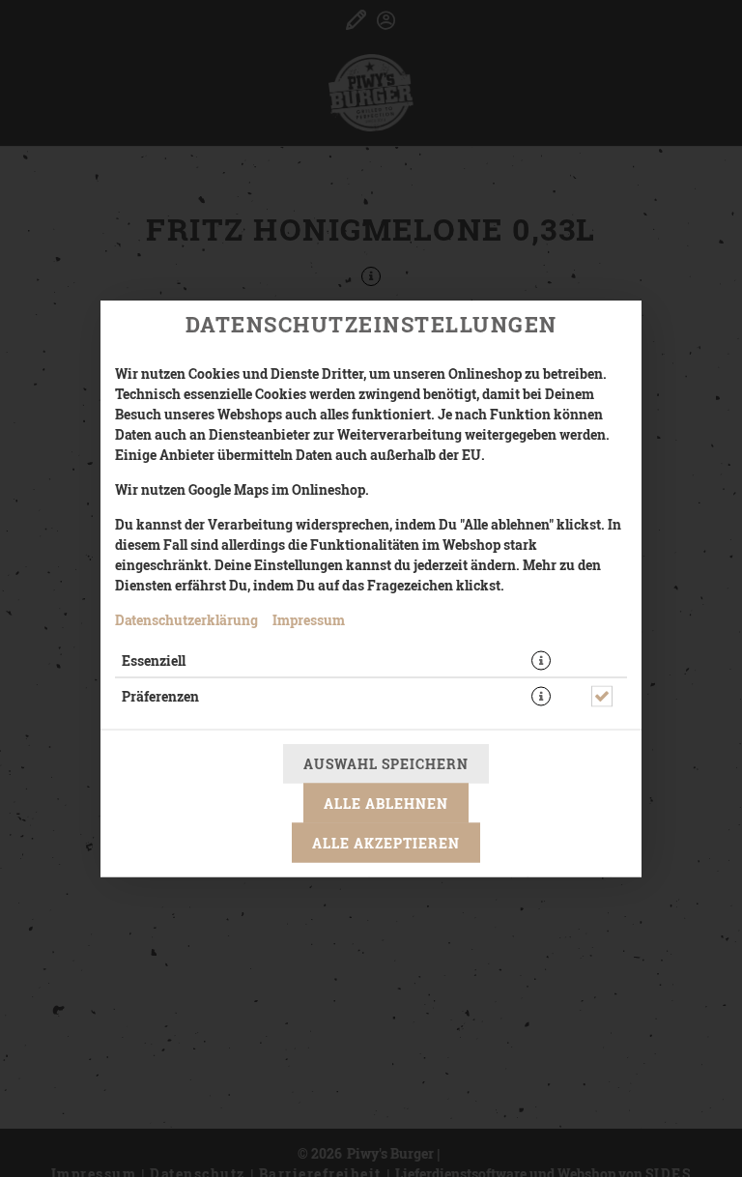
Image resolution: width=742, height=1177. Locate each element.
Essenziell (154, 660)
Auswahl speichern (386, 764)
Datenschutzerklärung (186, 620)
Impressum (308, 620)
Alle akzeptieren (386, 843)
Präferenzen (160, 696)
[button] (541, 661)
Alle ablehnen (386, 803)
